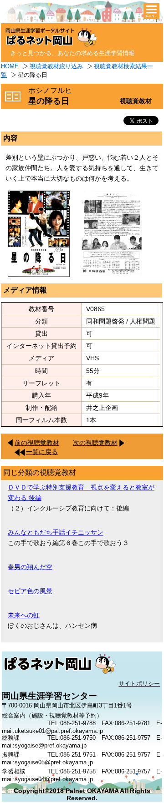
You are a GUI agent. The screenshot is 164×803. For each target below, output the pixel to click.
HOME (10, 66)
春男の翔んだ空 (30, 567)
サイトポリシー (139, 683)
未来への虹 (24, 615)
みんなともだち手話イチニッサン (55, 532)
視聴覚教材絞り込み (56, 66)
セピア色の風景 (30, 591)
